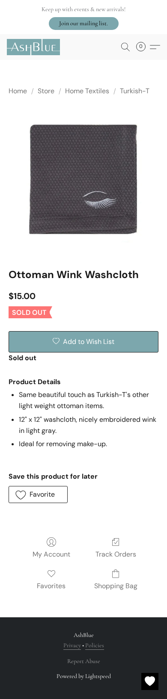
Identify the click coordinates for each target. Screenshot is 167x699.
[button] (84, 23)
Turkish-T (134, 90)
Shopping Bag (115, 585)
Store (46, 90)
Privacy (72, 645)
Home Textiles (87, 90)
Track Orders (115, 554)
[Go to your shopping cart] (143, 47)
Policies (94, 645)
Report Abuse (83, 661)
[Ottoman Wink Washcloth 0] (83, 180)
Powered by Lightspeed (84, 676)
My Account (51, 554)
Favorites (51, 585)
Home (18, 90)
